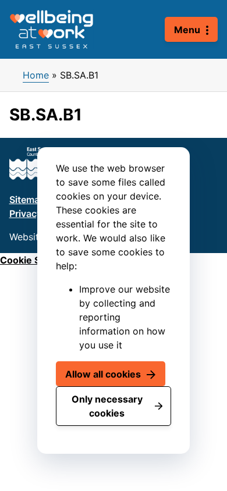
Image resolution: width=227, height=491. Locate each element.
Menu (187, 29)
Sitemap (27, 199)
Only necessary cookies (107, 406)
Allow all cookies (103, 374)
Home (36, 75)
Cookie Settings (36, 260)
